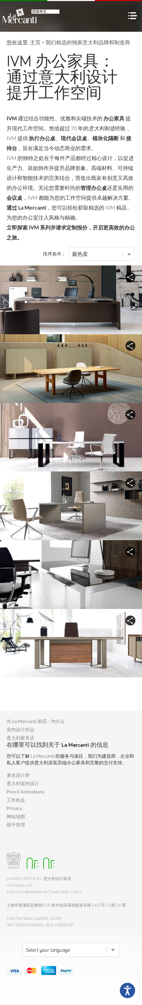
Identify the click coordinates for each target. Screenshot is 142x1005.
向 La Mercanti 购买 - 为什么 (35, 721)
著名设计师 (18, 775)
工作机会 (16, 800)
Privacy (14, 808)
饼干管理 (16, 824)
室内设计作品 (20, 729)
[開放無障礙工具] (127, 990)
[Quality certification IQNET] (47, 860)
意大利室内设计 (23, 783)
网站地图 (16, 816)
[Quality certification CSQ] (30, 860)
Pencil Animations (25, 791)
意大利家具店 (20, 738)
